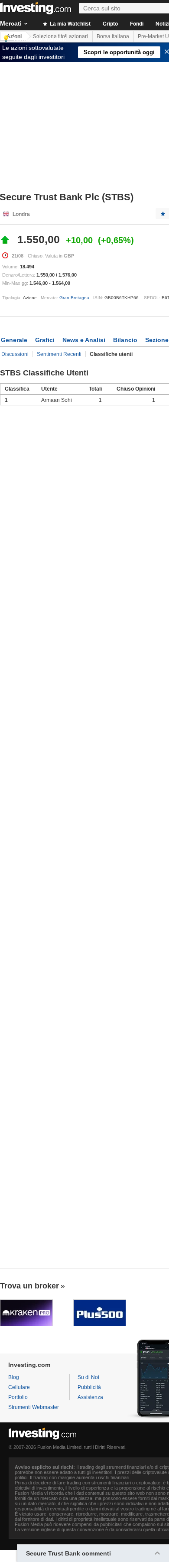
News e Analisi (83, 339)
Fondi (136, 24)
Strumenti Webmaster (33, 1407)
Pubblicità (89, 1387)
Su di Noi (88, 1377)
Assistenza (90, 1397)
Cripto (110, 24)
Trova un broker (29, 1286)
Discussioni (15, 354)
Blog (13, 1377)
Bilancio (125, 339)
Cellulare (19, 1387)
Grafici (45, 339)
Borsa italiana (113, 36)
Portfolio (18, 1397)
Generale (14, 339)
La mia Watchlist (70, 24)
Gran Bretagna (74, 297)
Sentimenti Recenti (59, 354)
